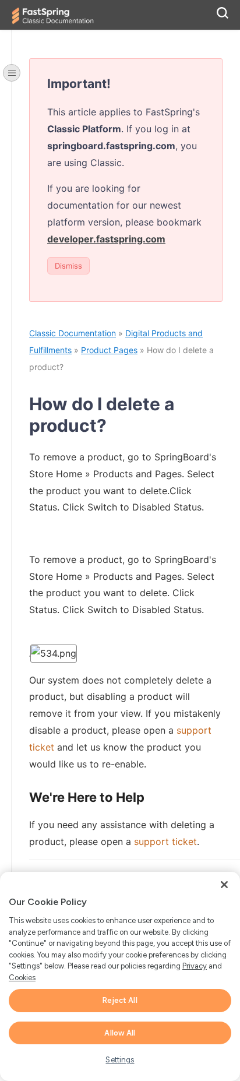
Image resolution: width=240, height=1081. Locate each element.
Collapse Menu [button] (11, 73)
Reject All (120, 1000)
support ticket (165, 841)
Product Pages (109, 350)
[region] (120, 976)
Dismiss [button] (68, 265)
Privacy (194, 966)
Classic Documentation (72, 333)
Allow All (119, 1033)
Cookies (22, 977)
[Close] (224, 884)
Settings (119, 1059)
